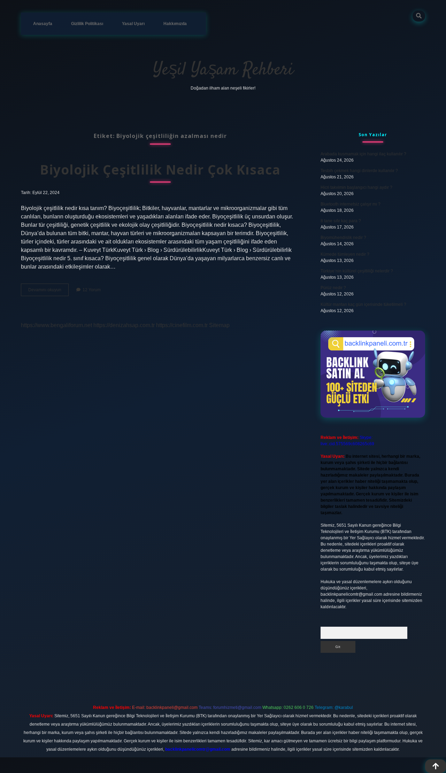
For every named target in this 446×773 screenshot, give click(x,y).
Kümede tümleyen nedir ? (345, 254)
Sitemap (219, 325)
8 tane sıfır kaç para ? (341, 220)
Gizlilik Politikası (87, 23)
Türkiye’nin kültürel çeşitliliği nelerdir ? (357, 271)
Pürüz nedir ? (333, 287)
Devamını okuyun (48, 291)
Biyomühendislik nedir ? (343, 237)
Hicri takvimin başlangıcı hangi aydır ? (356, 187)
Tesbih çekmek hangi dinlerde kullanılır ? (359, 170)
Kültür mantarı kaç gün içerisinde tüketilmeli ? (363, 304)
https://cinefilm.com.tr (182, 325)
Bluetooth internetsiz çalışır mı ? (350, 204)
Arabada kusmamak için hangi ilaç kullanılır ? (363, 154)
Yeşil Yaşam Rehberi (223, 70)
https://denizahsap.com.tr (124, 325)
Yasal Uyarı (133, 23)
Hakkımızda (175, 23)
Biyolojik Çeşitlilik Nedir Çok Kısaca (160, 169)
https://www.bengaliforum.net (56, 325)
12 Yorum (92, 289)
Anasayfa (42, 23)
